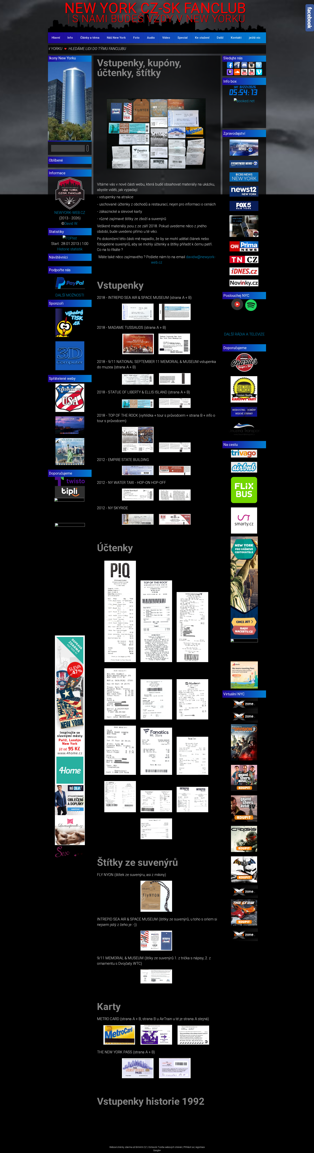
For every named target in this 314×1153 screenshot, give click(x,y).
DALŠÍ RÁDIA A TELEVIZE (244, 334)
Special (183, 37)
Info (70, 37)
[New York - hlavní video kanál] (244, 72)
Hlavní (56, 37)
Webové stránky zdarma (120, 1147)
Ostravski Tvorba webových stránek (165, 1147)
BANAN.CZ (141, 1147)
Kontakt (236, 37)
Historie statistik (69, 249)
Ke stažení (202, 37)
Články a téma (89, 37)
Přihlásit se (189, 1147)
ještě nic (254, 37)
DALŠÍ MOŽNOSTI (69, 295)
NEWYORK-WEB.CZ (69, 212)
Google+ (157, 1150)
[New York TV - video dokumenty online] (251, 72)
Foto (136, 37)
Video (166, 37)
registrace (200, 1147)
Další (220, 37)
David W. (71, 223)
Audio (151, 37)
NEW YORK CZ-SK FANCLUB (155, 8)
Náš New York (116, 37)
